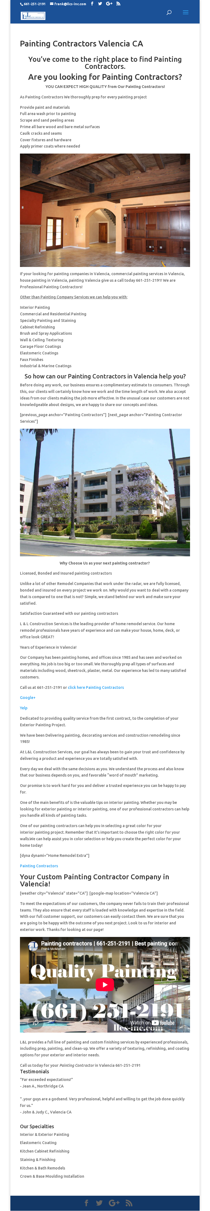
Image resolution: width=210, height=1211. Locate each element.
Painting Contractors (39, 866)
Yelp (23, 708)
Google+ (28, 697)
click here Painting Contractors (96, 687)
